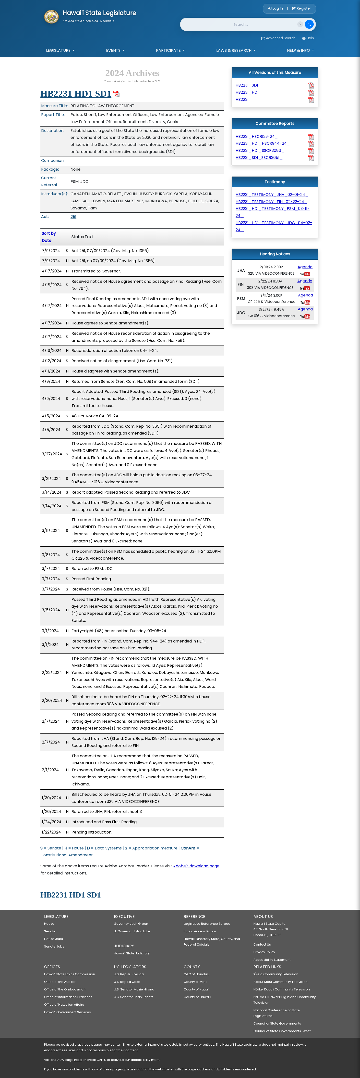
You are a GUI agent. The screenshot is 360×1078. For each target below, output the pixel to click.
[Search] (309, 24)
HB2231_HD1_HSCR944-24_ (263, 143)
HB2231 (242, 99)
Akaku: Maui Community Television (280, 982)
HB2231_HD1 (247, 92)
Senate (50, 931)
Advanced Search (280, 38)
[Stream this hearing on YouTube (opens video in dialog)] (305, 274)
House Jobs (53, 939)
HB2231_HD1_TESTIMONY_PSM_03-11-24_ (273, 212)
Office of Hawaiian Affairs (64, 1004)
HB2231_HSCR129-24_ (257, 136)
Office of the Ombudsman (64, 989)
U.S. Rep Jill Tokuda (129, 974)
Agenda (305, 267)
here (78, 1060)
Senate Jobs (54, 946)
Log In (278, 8)
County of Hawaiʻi (197, 997)
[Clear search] (300, 24)
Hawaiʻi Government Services (67, 1012)
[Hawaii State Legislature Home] (51, 16)
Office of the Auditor (60, 982)
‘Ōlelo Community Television (275, 974)
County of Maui (195, 982)
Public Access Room (200, 931)
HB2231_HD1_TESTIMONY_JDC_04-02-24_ (274, 226)
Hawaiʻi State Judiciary (132, 953)
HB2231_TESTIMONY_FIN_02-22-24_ (271, 202)
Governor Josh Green (131, 924)
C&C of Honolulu (197, 974)
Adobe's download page (196, 866)
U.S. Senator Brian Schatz (133, 997)
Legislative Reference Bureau (207, 924)
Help (310, 38)
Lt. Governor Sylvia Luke (132, 931)
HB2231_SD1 (247, 85)
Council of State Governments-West (282, 1031)
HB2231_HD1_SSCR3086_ (260, 150)
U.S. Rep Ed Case (127, 982)
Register (303, 8)
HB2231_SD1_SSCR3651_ (259, 157)
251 (73, 216)
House (49, 924)
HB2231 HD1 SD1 (75, 94)
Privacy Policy (264, 952)
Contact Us (262, 944)
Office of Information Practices (68, 997)
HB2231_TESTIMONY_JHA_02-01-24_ (272, 194)
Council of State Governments (277, 1023)
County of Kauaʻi (196, 989)
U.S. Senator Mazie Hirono (134, 989)
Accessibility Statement (271, 960)
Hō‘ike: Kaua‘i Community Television (281, 989)
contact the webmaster (155, 1069)
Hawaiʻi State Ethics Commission (69, 974)
